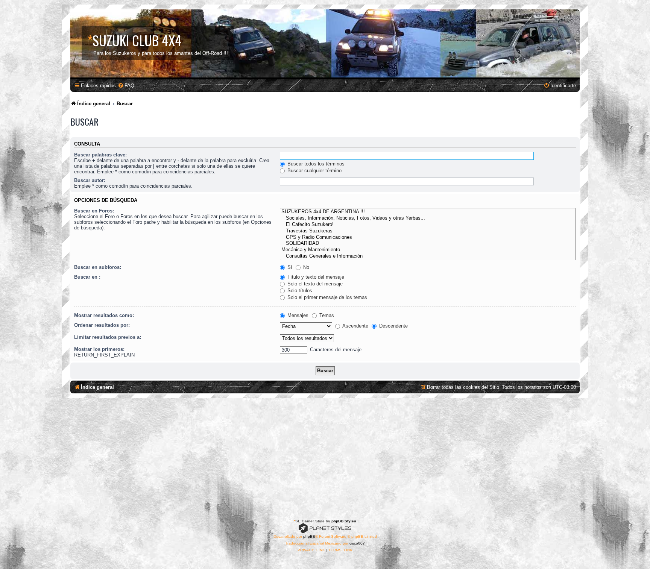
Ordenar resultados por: (102, 325)
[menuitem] (126, 85)
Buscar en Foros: (94, 211)
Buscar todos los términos (315, 164)
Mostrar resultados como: (104, 315)
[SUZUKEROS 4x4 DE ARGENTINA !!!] (428, 212)
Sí (289, 267)
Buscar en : (87, 277)
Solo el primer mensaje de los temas (326, 297)
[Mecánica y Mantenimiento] (428, 250)
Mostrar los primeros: (99, 349)
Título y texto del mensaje (315, 277)
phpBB (309, 536)
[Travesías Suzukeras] (428, 231)
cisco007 (357, 543)
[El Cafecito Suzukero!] (428, 225)
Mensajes (297, 315)
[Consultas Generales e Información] (428, 256)
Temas (326, 315)
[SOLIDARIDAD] (428, 243)
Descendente (393, 326)
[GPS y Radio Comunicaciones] (428, 237)
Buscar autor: (89, 180)
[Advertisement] (325, 454)
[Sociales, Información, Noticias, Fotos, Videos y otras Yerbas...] (428, 218)
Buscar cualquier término (314, 170)
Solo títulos (299, 290)
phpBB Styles (343, 521)
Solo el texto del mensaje (314, 284)
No (305, 267)
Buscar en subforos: (97, 267)
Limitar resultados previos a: (107, 337)
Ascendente (354, 326)
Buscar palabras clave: (100, 155)
